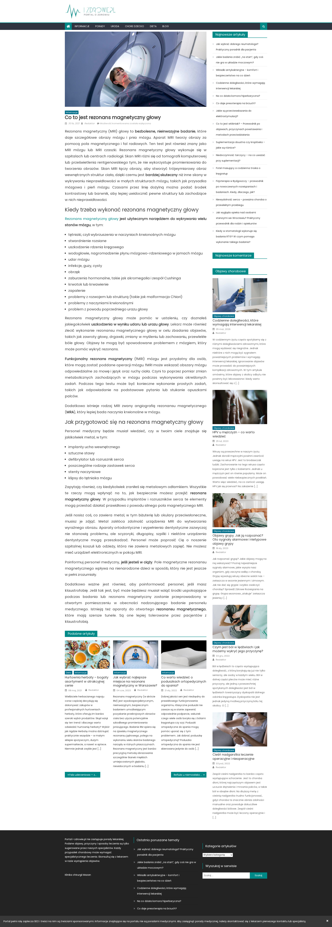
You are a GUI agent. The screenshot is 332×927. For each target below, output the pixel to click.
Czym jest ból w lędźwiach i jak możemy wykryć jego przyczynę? (238, 649)
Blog (165, 26)
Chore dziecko (134, 26)
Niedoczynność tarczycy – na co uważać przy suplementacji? (240, 157)
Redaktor (89, 123)
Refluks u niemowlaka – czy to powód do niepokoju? (190, 775)
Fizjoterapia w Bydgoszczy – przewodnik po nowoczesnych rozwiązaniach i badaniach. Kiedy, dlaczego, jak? (239, 186)
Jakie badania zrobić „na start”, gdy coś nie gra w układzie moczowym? (239, 59)
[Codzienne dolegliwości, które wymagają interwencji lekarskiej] (240, 295)
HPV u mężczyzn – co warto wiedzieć (234, 434)
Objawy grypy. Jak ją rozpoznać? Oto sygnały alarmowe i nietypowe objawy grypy (239, 539)
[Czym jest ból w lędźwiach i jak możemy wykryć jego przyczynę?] (240, 622)
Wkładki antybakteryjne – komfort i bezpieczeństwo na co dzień (237, 72)
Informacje (82, 26)
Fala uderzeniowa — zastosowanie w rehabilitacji (84, 775)
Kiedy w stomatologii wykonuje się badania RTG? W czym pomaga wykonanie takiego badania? (236, 236)
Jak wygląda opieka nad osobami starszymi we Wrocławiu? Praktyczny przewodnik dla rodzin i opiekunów (238, 218)
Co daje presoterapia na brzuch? (236, 103)
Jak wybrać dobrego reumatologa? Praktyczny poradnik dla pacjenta (237, 46)
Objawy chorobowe (230, 271)
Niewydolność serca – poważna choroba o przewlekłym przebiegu (241, 202)
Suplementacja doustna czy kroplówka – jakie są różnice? (240, 144)
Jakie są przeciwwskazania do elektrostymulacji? (233, 113)
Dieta (153, 26)
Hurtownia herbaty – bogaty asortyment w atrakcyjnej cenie (86, 681)
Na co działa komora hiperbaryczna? (238, 96)
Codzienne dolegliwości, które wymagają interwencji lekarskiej (240, 85)
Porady (100, 26)
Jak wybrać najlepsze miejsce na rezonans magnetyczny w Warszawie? (135, 681)
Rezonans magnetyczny (86, 218)
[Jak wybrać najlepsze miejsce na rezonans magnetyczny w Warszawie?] (135, 654)
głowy (112, 218)
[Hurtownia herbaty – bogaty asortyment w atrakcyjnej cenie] (87, 654)
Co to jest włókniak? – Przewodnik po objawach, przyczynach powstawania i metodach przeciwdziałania (239, 129)
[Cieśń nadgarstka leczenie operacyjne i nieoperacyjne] (240, 729)
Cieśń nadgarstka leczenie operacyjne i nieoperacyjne (233, 757)
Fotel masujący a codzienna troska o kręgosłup (238, 170)
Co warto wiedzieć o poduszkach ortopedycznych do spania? (183, 681)
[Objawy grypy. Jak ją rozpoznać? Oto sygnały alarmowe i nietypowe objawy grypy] (240, 510)
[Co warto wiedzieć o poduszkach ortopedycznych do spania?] (183, 654)
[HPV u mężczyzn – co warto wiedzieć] (240, 407)
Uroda (115, 26)
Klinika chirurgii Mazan (78, 875)
